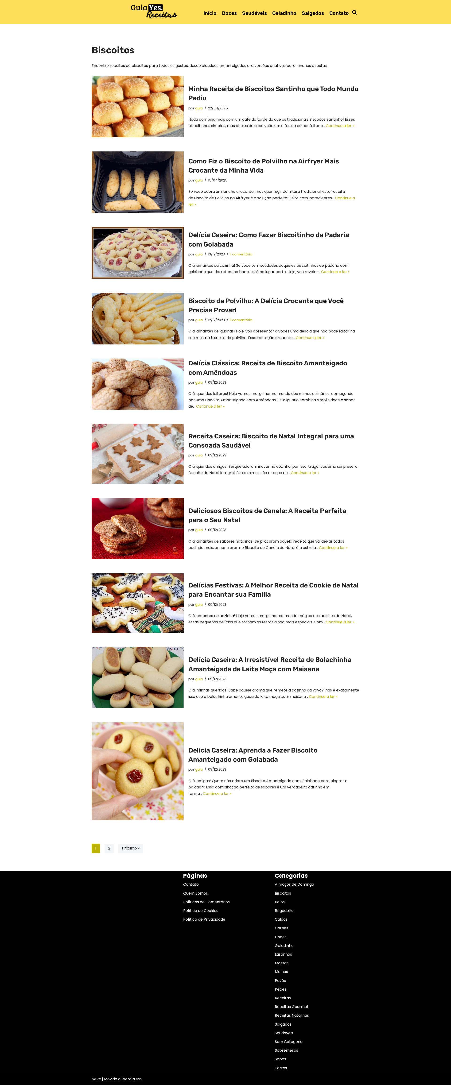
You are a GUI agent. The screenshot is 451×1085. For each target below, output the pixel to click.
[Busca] (354, 12)
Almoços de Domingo (294, 884)
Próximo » (131, 848)
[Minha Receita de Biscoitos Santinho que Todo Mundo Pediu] (138, 106)
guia (199, 108)
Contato (339, 13)
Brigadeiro (284, 910)
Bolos (280, 902)
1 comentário (241, 254)
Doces (229, 13)
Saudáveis (254, 13)
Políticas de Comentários (206, 902)
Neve (96, 1079)
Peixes (280, 989)
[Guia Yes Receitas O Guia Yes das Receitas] (154, 11)
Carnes (281, 928)
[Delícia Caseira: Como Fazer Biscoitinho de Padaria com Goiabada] (138, 253)
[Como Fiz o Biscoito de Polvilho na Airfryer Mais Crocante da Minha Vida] (138, 182)
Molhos (281, 971)
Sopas (280, 1059)
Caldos (281, 919)
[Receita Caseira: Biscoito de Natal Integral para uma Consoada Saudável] (138, 454)
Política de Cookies (200, 910)
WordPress (131, 1079)
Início (210, 13)
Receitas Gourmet (292, 1006)
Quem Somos (195, 893)
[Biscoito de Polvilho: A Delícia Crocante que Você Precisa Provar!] (138, 319)
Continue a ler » (340, 125)
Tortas (281, 1068)
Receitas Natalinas (292, 1015)
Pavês (280, 980)
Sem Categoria (289, 1041)
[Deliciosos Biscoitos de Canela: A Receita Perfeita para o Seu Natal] (138, 528)
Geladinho (284, 13)
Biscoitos (283, 893)
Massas (281, 963)
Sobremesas (286, 1050)
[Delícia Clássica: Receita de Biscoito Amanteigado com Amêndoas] (138, 384)
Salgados (313, 13)
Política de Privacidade (204, 919)
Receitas (283, 998)
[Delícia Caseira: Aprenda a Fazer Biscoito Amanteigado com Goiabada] (138, 771)
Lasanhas (283, 954)
